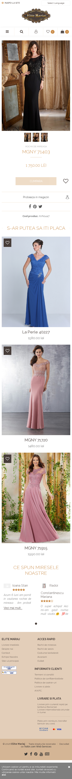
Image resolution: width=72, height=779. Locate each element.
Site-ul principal (10, 661)
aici (4, 774)
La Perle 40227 (36, 332)
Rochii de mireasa (46, 645)
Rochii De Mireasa (36, 146)
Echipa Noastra (10, 657)
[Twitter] (26, 754)
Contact (6, 653)
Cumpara (36, 181)
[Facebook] (31, 754)
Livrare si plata (42, 686)
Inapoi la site (12, 3)
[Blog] (47, 754)
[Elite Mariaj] (36, 15)
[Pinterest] (35, 754)
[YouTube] (41, 754)
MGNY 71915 (36, 548)
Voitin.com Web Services (37, 746)
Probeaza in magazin (36, 197)
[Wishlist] (7, 243)
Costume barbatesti (47, 653)
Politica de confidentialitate (49, 678)
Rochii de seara (45, 649)
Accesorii (42, 657)
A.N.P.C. (38, 690)
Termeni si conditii (44, 674)
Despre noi (7, 649)
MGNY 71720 (36, 440)
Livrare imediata (10, 645)
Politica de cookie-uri (45, 682)
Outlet (40, 661)
